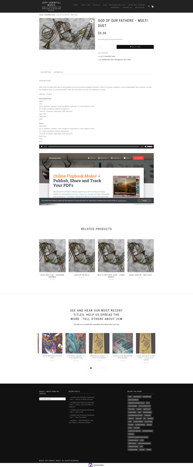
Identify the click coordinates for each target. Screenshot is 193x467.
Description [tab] (46, 72)
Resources (115, 7)
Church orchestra (133, 406)
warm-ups (142, 449)
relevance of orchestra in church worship (138, 437)
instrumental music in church (135, 415)
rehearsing (131, 434)
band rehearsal (137, 396)
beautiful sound (147, 396)
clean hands (131, 409)
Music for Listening (137, 5)
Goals (139, 412)
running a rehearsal (133, 440)
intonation (131, 418)
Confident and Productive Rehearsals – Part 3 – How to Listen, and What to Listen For (81, 405)
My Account (140, 7)
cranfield (139, 409)
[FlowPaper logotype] (44, 204)
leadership (150, 418)
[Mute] (146, 147)
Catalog (96, 5)
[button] (91, 21)
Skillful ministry (132, 443)
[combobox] (52, 398)
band (130, 396)
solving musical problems (144, 443)
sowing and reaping (133, 446)
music (130, 421)
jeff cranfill (127, 60)
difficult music (147, 409)
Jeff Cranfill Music (51, 4)
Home (76, 5)
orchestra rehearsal (140, 424)
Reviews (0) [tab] (58, 72)
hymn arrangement (117, 60)
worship (149, 449)
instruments (147, 415)
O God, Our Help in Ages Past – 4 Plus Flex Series (143, 358)
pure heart (136, 428)
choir (148, 403)
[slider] (150, 146)
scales (141, 440)
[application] (96, 147)
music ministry (148, 421)
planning (149, 424)
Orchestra (131, 424)
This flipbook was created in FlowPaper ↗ (143, 204)
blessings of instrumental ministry (136, 403)
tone (141, 446)
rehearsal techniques (147, 431)
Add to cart (136, 47)
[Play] (42, 147)
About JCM (86, 5)
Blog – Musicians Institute (114, 5)
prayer (130, 428)
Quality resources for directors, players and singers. (51, 8)
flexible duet (106, 60)
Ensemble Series (50, 15)
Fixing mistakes (132, 412)
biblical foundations (133, 399)
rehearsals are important (134, 431)
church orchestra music (144, 406)
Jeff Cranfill (138, 418)
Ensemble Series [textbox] (52, 399)
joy (144, 418)
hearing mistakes (147, 412)
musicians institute (138, 421)
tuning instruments (133, 449)
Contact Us (127, 7)
